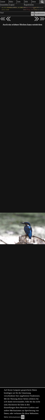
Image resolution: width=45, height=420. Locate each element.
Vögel (2, 13)
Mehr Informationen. (12, 417)
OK (22, 417)
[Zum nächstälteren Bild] (42, 19)
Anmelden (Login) (7, 5)
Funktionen (40, 13)
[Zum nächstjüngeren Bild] (3, 19)
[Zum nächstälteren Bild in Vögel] (36, 19)
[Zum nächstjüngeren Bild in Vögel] (8, 19)
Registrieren (29, 5)
